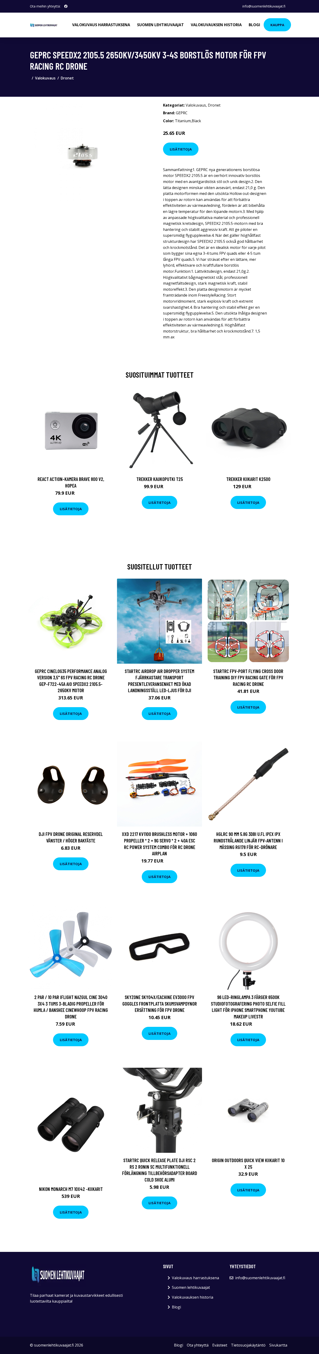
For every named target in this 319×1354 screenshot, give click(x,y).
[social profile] (65, 6)
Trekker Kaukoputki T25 (159, 479)
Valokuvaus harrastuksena (101, 24)
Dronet (67, 78)
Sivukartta (278, 1345)
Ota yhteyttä (198, 1345)
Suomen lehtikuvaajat (160, 24)
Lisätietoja (181, 149)
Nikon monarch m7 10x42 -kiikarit (71, 1189)
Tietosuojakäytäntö (248, 1345)
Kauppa (277, 24)
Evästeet (219, 1345)
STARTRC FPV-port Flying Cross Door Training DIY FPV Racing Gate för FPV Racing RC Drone (248, 677)
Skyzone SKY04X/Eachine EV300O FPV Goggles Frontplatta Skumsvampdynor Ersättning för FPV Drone (159, 1003)
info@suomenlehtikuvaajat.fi (263, 6)
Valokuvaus (45, 78)
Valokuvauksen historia (216, 24)
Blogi (254, 24)
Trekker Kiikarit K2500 (248, 479)
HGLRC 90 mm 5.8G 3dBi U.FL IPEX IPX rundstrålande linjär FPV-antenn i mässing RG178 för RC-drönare (248, 840)
